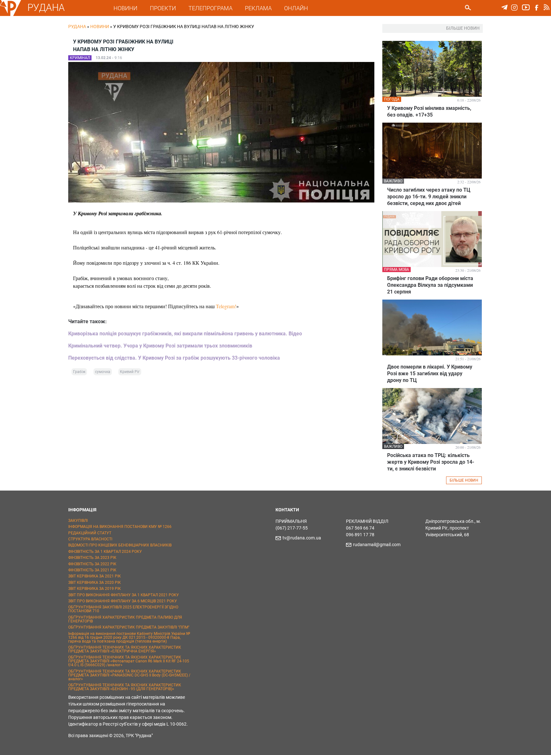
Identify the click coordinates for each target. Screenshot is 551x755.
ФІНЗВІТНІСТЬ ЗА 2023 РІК (92, 557)
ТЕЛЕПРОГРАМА (210, 8)
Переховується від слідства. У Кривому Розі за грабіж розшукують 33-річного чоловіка (174, 358)
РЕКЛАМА (258, 8)
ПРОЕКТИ (163, 8)
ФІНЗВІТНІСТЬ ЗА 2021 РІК (92, 570)
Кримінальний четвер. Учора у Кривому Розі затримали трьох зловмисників (160, 346)
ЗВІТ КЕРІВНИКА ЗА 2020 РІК (94, 582)
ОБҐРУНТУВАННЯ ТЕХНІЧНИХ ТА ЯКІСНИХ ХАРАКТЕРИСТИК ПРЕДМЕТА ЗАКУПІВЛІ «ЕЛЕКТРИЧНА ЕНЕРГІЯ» (124, 649)
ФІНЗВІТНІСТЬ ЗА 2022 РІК (92, 564)
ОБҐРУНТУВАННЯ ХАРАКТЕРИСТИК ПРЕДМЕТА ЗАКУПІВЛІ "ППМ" (128, 627)
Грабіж (79, 372)
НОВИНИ (125, 8)
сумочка (102, 372)
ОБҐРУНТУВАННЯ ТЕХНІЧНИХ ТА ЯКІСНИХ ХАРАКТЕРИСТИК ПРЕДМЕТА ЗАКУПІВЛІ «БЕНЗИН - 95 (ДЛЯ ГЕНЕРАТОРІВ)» (124, 687)
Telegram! (226, 306)
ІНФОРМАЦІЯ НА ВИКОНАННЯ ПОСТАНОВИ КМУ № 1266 (120, 526)
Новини (99, 26)
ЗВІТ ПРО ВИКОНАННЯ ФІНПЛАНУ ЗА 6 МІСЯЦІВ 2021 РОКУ (122, 601)
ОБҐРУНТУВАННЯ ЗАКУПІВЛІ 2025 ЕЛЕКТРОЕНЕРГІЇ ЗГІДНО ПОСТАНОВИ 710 (123, 609)
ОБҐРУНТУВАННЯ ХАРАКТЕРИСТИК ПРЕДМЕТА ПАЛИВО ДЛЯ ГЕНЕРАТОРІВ (125, 619)
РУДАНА (46, 7)
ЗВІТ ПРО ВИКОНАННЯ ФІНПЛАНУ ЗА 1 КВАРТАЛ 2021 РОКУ (123, 595)
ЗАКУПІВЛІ (78, 520)
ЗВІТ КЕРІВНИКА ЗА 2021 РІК (94, 576)
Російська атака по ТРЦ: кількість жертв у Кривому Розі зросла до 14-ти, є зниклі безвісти (430, 462)
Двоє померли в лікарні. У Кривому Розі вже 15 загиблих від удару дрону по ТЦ (429, 373)
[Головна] (10, 14)
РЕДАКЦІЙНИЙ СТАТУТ (89, 533)
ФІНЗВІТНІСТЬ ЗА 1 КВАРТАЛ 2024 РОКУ (105, 551)
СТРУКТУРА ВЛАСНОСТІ (90, 539)
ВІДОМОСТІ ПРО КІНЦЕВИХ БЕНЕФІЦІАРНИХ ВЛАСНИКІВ (120, 545)
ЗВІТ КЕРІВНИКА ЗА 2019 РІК (94, 588)
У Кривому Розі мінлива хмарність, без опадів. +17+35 (429, 111)
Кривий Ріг (130, 372)
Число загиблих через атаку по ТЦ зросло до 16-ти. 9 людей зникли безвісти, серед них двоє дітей (428, 196)
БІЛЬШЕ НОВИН (464, 480)
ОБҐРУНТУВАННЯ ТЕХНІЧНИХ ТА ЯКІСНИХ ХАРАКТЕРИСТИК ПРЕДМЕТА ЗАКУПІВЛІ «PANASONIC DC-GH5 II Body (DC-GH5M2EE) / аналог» (129, 675)
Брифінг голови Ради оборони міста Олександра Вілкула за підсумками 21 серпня (430, 285)
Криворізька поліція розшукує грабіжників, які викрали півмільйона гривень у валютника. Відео (185, 334)
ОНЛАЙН (296, 8)
